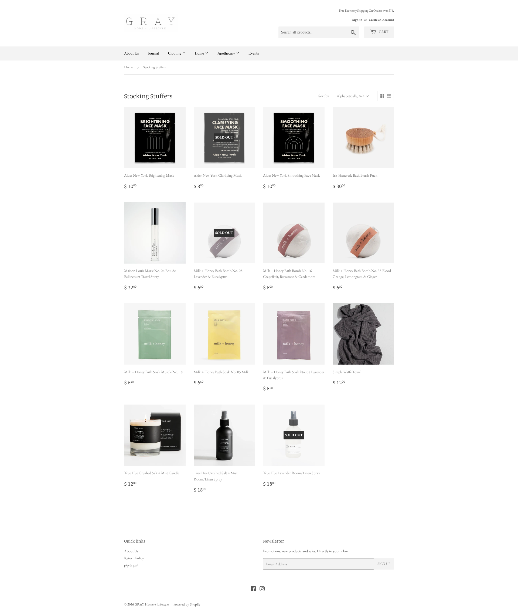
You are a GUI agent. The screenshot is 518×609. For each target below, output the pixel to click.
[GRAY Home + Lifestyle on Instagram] (262, 589)
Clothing (175, 53)
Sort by (323, 95)
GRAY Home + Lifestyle (152, 604)
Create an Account (381, 20)
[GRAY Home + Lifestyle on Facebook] (253, 589)
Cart (383, 32)
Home (200, 53)
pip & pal (131, 565)
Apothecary (226, 53)
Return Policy (134, 558)
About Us (131, 53)
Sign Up (383, 564)
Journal (153, 53)
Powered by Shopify (186, 604)
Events (253, 53)
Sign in (357, 20)
